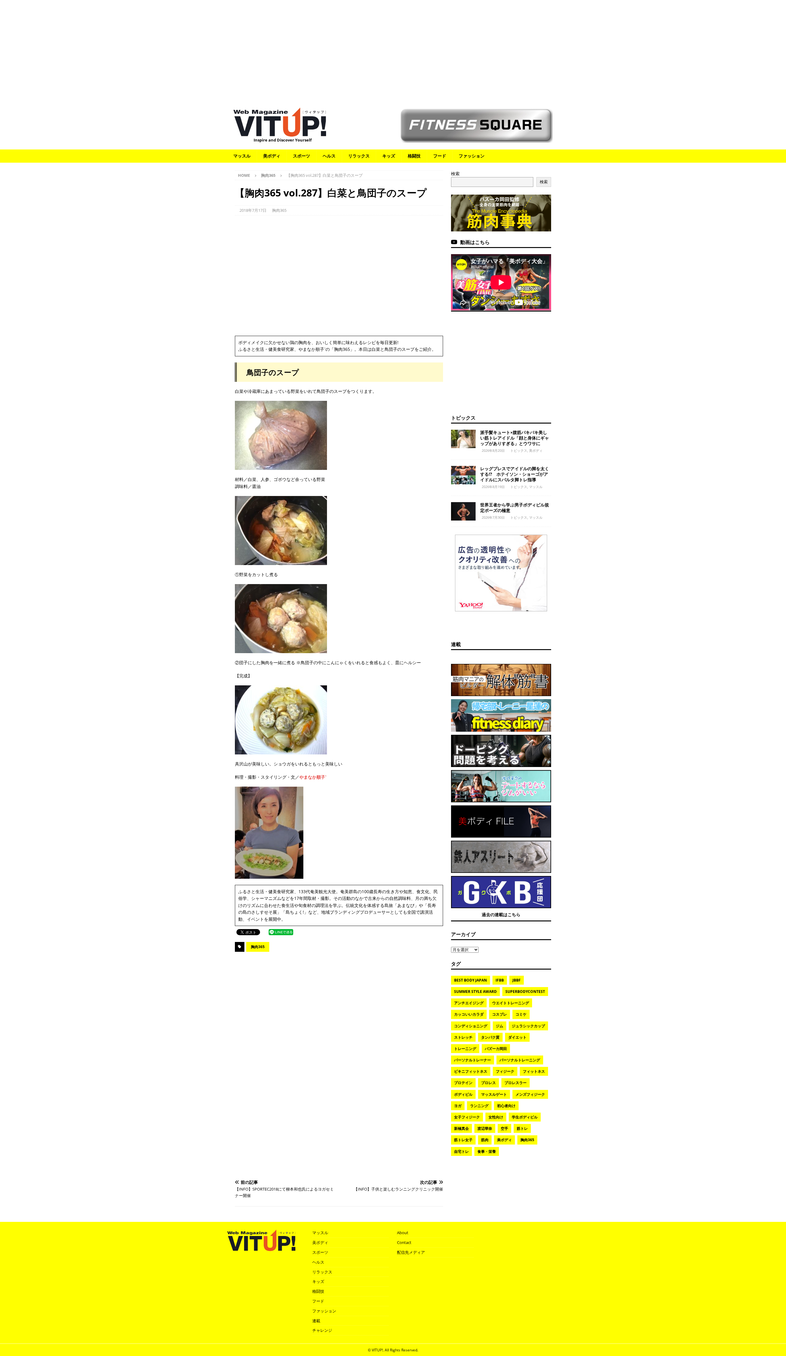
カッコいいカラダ (469, 1014)
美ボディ (271, 156)
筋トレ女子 (463, 1139)
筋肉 (484, 1139)
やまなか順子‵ (312, 777)
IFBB (500, 980)
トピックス (463, 417)
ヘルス (329, 156)
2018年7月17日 (253, 210)
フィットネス (534, 1071)
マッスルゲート (494, 1094)
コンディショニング (470, 1026)
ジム (499, 1026)
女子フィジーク (467, 1117)
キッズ (388, 156)
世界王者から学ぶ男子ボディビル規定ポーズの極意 (514, 507)
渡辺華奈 (484, 1128)
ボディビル (463, 1094)
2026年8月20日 (493, 450)
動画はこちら (475, 242)
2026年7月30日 (493, 517)
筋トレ (522, 1128)
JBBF (516, 980)
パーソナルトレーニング (520, 1060)
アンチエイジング (469, 1002)
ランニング (479, 1105)
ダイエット (517, 1037)
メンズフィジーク (530, 1094)
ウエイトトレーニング (510, 1002)
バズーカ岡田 (496, 1048)
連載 (456, 644)
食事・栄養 (486, 1151)
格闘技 (414, 156)
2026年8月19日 (493, 486)
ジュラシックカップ (528, 1026)
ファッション (471, 156)
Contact (404, 1242)
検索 (455, 173)
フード (439, 156)
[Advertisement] (393, 51)
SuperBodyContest (525, 991)
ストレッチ (463, 1037)
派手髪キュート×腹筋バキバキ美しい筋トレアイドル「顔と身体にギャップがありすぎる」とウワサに (514, 437)
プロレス (488, 1082)
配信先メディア (411, 1252)
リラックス (359, 156)
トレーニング (465, 1048)
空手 (504, 1128)
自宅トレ (461, 1151)
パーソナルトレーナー (472, 1060)
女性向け (495, 1117)
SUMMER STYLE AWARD (475, 991)
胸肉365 (279, 210)
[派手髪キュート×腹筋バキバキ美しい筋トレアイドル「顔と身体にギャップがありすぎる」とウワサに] (463, 439)
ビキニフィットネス (470, 1071)
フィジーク (505, 1071)
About (402, 1232)
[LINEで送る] (281, 932)
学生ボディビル (525, 1117)
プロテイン (463, 1082)
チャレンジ (322, 1330)
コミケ (521, 1014)
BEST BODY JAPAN (470, 980)
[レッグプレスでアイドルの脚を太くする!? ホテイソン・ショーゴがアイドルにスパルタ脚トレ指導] (463, 475)
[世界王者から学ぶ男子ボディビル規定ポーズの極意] (463, 511)
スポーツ (301, 156)
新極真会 (461, 1128)
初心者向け (506, 1105)
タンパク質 (490, 1037)
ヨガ (457, 1105)
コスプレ (499, 1014)
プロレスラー (515, 1082)
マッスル (242, 156)
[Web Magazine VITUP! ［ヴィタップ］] (279, 133)
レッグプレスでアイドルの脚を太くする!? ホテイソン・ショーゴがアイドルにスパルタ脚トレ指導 (514, 474)
